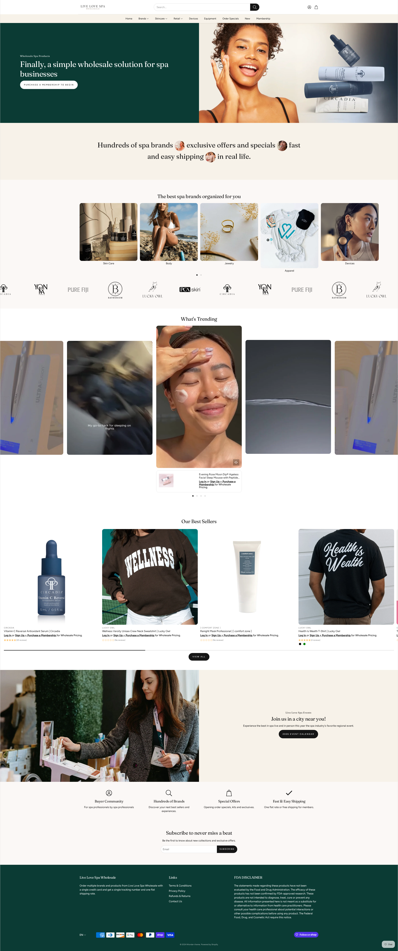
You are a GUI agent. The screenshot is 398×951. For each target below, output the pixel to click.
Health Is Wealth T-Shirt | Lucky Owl (319, 631)
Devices (349, 263)
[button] (206, 7)
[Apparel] (289, 235)
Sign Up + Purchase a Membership (217, 483)
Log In (203, 481)
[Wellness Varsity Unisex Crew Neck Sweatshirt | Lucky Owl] (150, 577)
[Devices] (350, 232)
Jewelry (229, 263)
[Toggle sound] (236, 462)
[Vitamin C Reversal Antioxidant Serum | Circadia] (52, 577)
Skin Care (108, 263)
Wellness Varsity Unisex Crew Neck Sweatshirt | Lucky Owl (136, 631)
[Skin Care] (108, 232)
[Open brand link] (14, 289)
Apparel (289, 270)
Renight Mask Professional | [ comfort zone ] (226, 631)
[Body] (169, 232)
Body (169, 263)
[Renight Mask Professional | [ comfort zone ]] (248, 577)
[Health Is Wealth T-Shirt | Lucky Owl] (346, 577)
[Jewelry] (229, 232)
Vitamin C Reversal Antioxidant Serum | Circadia (32, 631)
